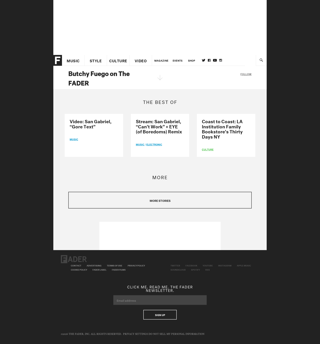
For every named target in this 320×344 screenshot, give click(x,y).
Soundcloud (178, 269)
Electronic (154, 144)
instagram (220, 60)
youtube (215, 60)
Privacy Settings (135, 334)
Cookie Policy (79, 269)
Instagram (225, 265)
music (74, 139)
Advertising (94, 265)
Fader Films (119, 269)
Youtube (208, 265)
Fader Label (99, 269)
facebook (209, 60)
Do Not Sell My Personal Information (176, 334)
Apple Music (244, 265)
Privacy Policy (136, 265)
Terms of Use (114, 265)
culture (208, 149)
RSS (207, 269)
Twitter (203, 60)
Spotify (195, 269)
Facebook (191, 265)
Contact (76, 265)
